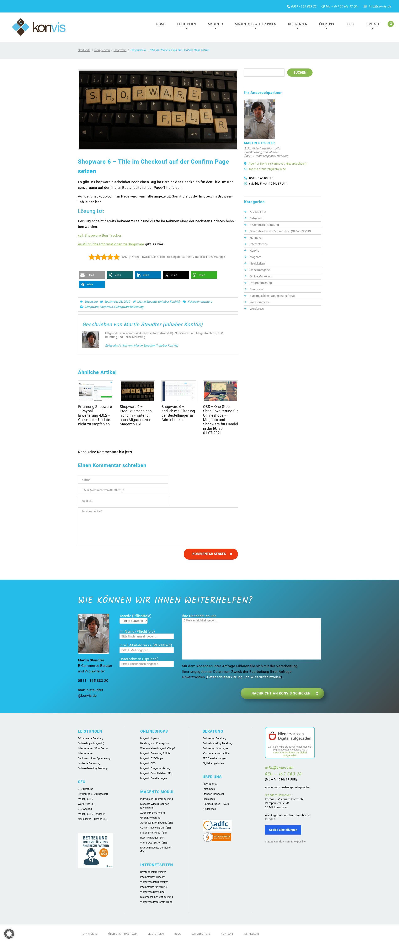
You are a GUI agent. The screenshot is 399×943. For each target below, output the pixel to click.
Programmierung (261, 283)
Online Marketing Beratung (217, 743)
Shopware (120, 50)
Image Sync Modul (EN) (153, 832)
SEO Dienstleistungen (215, 758)
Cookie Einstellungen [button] (283, 829)
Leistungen (185, 26)
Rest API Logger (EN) (152, 837)
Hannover (256, 237)
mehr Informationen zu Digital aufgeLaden (290, 754)
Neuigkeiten (102, 50)
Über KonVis (210, 784)
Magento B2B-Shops (151, 758)
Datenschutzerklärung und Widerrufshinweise (244, 677)
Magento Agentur (150, 738)
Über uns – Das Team (122, 933)
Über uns (324, 26)
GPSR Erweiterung (150, 817)
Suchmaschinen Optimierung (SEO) (272, 295)
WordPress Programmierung (156, 902)
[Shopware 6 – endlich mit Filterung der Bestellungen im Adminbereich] (179, 391)
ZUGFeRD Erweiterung (152, 812)
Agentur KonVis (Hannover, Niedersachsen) (278, 163)
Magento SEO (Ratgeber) (91, 814)
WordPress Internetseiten (154, 882)
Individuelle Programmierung (156, 799)
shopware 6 (107, 306)
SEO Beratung (85, 789)
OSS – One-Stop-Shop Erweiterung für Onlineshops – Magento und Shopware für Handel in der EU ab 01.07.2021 (220, 419)
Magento (213, 26)
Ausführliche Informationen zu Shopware (111, 244)
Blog (349, 24)
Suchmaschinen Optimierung (94, 758)
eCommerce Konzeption (216, 753)
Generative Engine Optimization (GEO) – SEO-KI (280, 231)
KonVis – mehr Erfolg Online (289, 841)
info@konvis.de (380, 6)
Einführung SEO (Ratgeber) (93, 794)
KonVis (254, 250)
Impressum (251, 933)
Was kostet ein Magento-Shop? (157, 748)
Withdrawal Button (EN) (153, 842)
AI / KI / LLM (258, 212)
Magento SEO (85, 799)
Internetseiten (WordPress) (93, 748)
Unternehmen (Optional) (139, 659)
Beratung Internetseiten (153, 872)
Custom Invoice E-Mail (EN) (155, 827)
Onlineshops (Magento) (91, 743)
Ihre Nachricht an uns (199, 616)
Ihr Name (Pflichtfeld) (137, 631)
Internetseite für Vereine (153, 887)
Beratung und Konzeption (154, 743)
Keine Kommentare (199, 301)
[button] (92, 275)
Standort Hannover (213, 794)
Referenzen (295, 26)
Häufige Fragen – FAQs (216, 804)
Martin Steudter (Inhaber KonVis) (158, 301)
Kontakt (371, 26)
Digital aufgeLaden (213, 763)
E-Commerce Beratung (264, 224)
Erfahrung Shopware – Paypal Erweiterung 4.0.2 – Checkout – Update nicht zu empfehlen (95, 415)
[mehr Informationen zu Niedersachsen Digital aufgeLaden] (289, 736)
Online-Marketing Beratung (93, 768)
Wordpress (257, 308)
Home (160, 24)
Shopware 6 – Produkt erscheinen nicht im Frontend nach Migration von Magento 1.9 (136, 415)
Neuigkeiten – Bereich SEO (92, 819)
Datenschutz (201, 933)
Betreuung (256, 218)
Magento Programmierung (155, 768)
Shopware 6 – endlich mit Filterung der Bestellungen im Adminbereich (178, 413)
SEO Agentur (85, 809)
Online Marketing (261, 276)
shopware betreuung (129, 306)
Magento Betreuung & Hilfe (155, 753)
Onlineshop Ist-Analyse (215, 748)
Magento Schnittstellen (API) (156, 773)
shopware (91, 306)
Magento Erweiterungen (253, 26)
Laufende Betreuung (89, 763)
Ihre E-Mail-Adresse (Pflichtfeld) (145, 645)
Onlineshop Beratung (214, 738)
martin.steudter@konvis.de (267, 169)
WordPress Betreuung (152, 892)
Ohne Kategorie (260, 270)
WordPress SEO (86, 804)
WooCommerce (260, 302)
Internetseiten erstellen (152, 877)
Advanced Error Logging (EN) (156, 822)
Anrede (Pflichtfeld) (135, 616)
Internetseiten (259, 244)
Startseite (84, 50)
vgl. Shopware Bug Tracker (99, 235)
